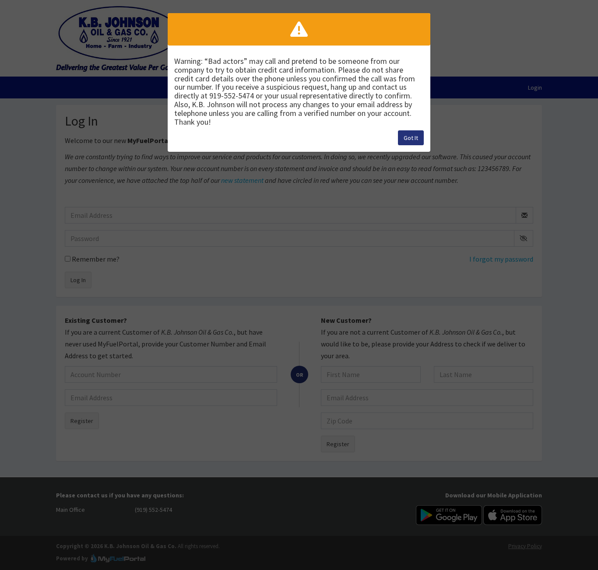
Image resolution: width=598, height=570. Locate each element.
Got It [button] (411, 138)
